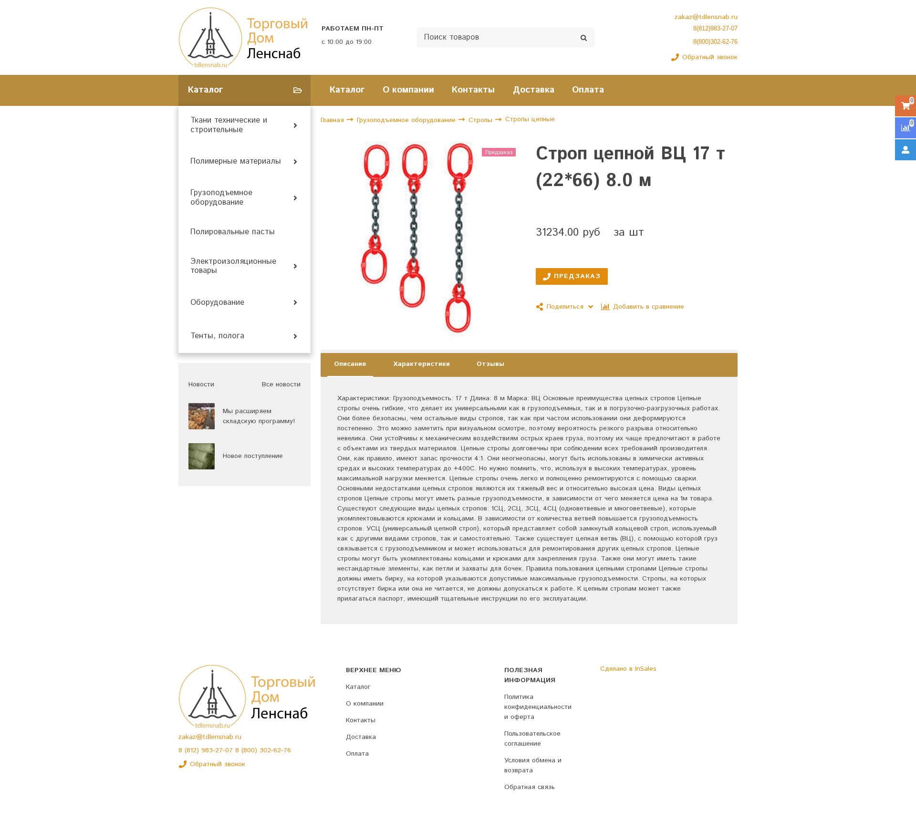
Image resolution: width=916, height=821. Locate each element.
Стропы (481, 120)
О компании (408, 89)
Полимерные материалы (235, 161)
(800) (250, 750)
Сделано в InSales (628, 669)
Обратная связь (529, 787)
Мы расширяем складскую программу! (259, 416)
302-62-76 (275, 750)
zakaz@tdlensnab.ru (706, 17)
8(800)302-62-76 (715, 41)
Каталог (347, 89)
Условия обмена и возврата (533, 765)
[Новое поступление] (201, 456)
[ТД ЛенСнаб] (243, 37)
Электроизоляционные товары (233, 266)
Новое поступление (253, 456)
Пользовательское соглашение (532, 738)
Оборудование (217, 303)
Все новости (281, 384)
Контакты (473, 89)
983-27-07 (218, 750)
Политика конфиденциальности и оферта (538, 707)
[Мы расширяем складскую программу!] (201, 416)
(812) (193, 750)
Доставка (533, 89)
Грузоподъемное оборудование (221, 198)
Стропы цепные (530, 120)
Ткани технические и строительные (228, 125)
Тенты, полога (217, 336)
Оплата (588, 89)
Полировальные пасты (232, 232)
